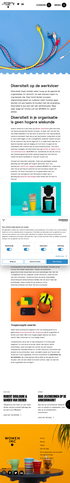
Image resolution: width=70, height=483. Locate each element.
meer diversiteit (43, 128)
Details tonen (60, 256)
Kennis (42, 442)
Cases (42, 445)
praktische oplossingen (27, 176)
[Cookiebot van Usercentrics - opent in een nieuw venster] (60, 220)
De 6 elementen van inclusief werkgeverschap (51, 453)
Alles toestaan (57, 261)
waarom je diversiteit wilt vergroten (29, 332)
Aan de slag (44, 449)
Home (42, 438)
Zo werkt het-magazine (27, 166)
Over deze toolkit (47, 458)
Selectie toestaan (35, 261)
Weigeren (13, 261)
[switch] (26, 249)
